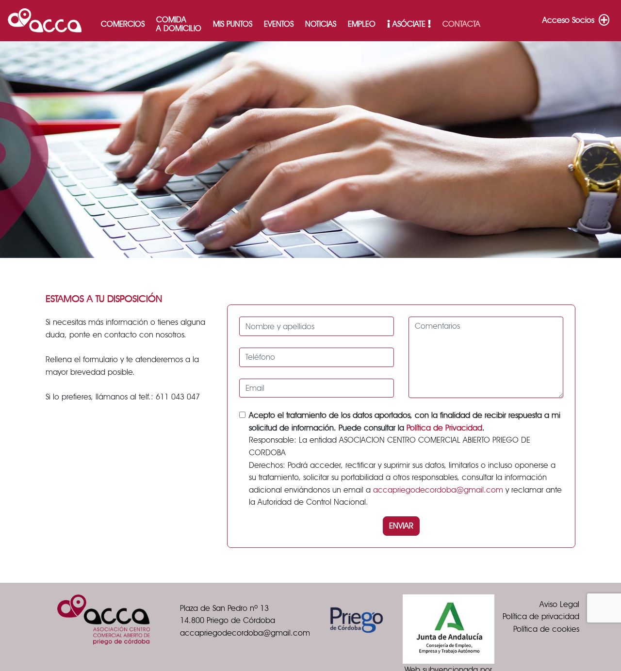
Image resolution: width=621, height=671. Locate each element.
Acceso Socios (569, 20)
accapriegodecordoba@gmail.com (438, 490)
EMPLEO (362, 24)
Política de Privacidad (444, 427)
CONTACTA (461, 24)
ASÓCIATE (409, 24)
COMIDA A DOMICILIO (178, 24)
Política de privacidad (541, 616)
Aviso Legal (559, 604)
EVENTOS (279, 24)
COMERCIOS (123, 24)
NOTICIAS (320, 24)
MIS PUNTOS (232, 24)
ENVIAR (401, 525)
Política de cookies (546, 629)
